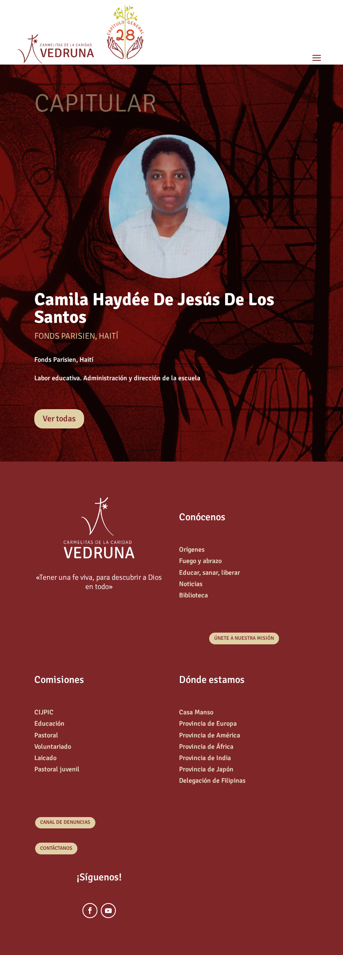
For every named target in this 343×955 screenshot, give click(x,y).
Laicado (45, 758)
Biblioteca (193, 595)
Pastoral (46, 735)
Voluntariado (52, 746)
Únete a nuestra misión (244, 638)
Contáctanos (56, 848)
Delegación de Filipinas (212, 780)
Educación (49, 723)
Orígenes (192, 549)
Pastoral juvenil (56, 769)
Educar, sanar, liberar (209, 572)
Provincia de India (205, 758)
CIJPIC (44, 712)
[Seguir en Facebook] (89, 910)
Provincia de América (209, 735)
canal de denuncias (65, 822)
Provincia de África (206, 746)
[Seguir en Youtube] (108, 910)
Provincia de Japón (206, 769)
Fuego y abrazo (200, 561)
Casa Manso (196, 712)
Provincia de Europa (208, 723)
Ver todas (59, 418)
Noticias (190, 584)
